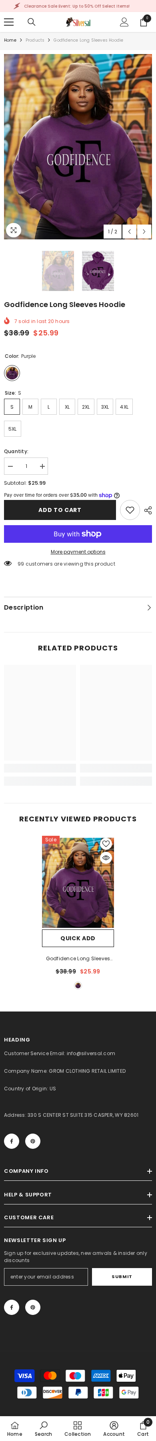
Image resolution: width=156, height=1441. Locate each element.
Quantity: (16, 451)
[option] (78, 146)
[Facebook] (11, 1141)
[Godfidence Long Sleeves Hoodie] (78, 882)
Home (10, 40)
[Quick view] (106, 858)
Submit (122, 1276)
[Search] (31, 22)
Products (35, 40)
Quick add (78, 938)
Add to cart (60, 510)
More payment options (78, 551)
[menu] (9, 22)
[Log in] (124, 22)
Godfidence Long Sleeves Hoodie (78, 959)
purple (78, 985)
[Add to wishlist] (106, 844)
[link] (130, 510)
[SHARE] (146, 510)
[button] (129, 232)
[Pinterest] (32, 1141)
